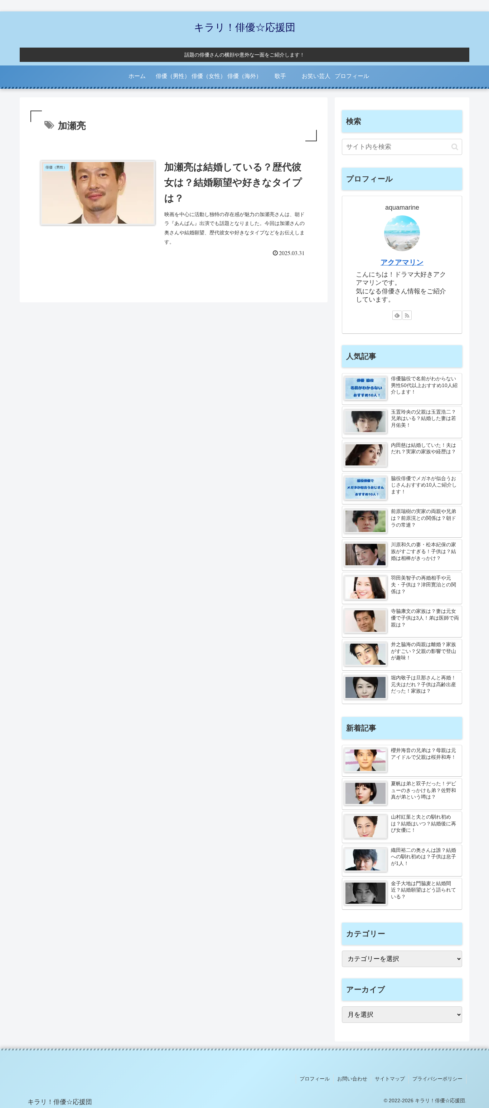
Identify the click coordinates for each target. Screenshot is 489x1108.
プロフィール (315, 1079)
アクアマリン (402, 262)
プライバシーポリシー (437, 1079)
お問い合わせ (352, 1079)
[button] (455, 147)
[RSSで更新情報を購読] (407, 315)
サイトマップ (390, 1079)
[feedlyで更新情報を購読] (397, 315)
